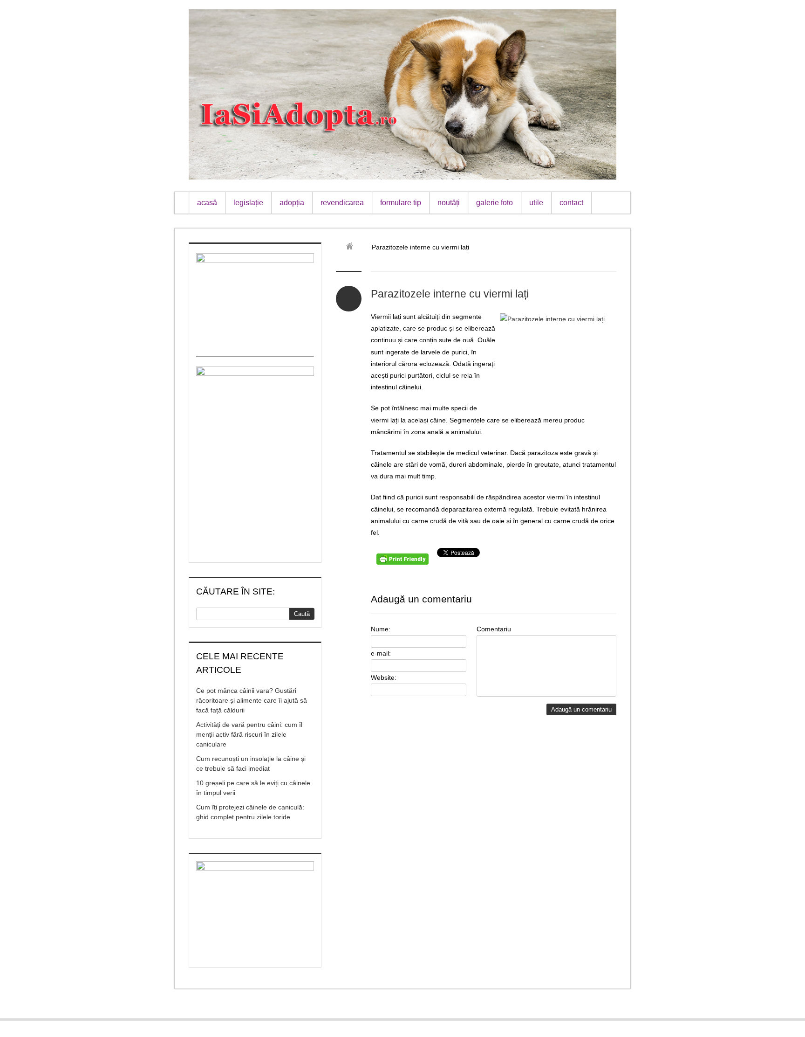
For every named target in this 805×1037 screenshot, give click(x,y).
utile (536, 203)
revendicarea (342, 203)
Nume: (380, 629)
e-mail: (381, 653)
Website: (383, 677)
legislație (248, 203)
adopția (292, 203)
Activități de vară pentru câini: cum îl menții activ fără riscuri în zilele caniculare (249, 734)
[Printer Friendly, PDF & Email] (403, 562)
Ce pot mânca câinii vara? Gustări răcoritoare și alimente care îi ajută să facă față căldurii (251, 700)
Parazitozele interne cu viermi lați (450, 294)
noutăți (448, 203)
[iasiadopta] (353, 247)
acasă (207, 203)
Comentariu (494, 629)
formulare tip (400, 203)
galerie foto (494, 203)
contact (571, 203)
